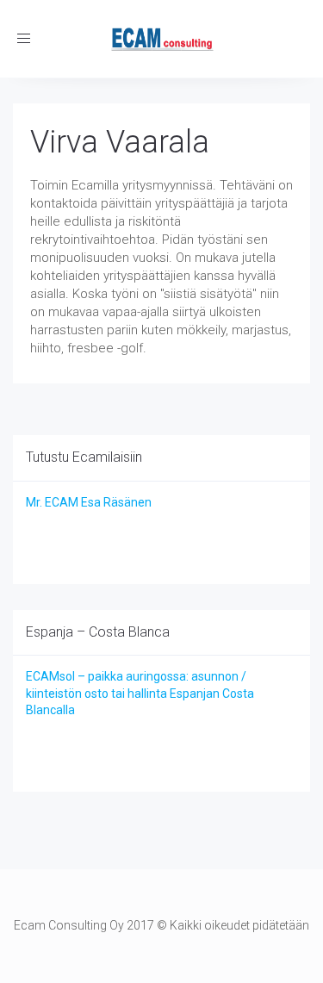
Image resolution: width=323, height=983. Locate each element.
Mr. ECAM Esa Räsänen (89, 502)
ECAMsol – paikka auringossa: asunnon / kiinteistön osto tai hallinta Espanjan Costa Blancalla (140, 693)
